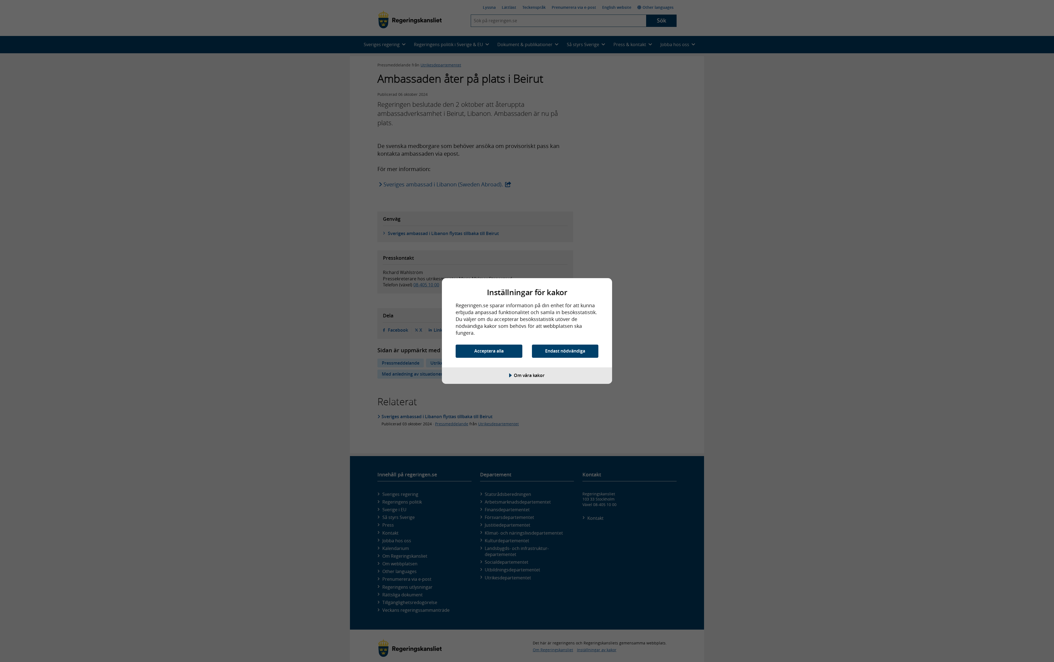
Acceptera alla (489, 351)
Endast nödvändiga (565, 351)
